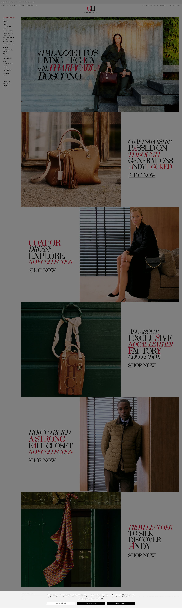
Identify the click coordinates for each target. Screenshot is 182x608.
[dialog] (91, 599)
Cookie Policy (100, 599)
